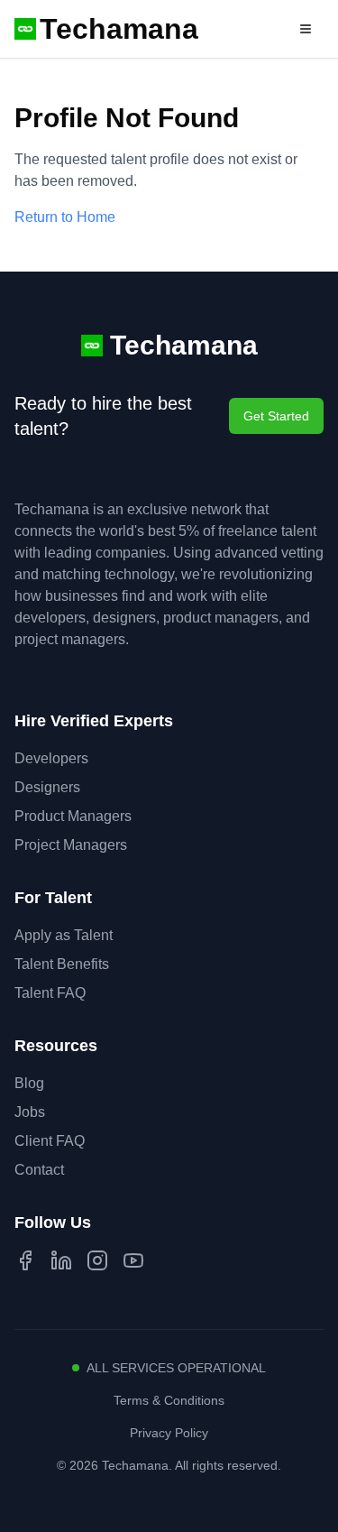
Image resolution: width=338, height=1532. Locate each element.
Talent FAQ (50, 993)
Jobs (29, 1112)
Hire (254, 29)
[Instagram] (97, 1260)
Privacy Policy (169, 1433)
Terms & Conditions (169, 1400)
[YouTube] (133, 1260)
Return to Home (64, 217)
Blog (29, 1083)
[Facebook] (25, 1260)
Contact (39, 1169)
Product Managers (73, 816)
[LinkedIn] (61, 1260)
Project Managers (70, 845)
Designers (47, 787)
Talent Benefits (61, 964)
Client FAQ (49, 1141)
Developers (51, 758)
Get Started (276, 416)
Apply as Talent (63, 935)
